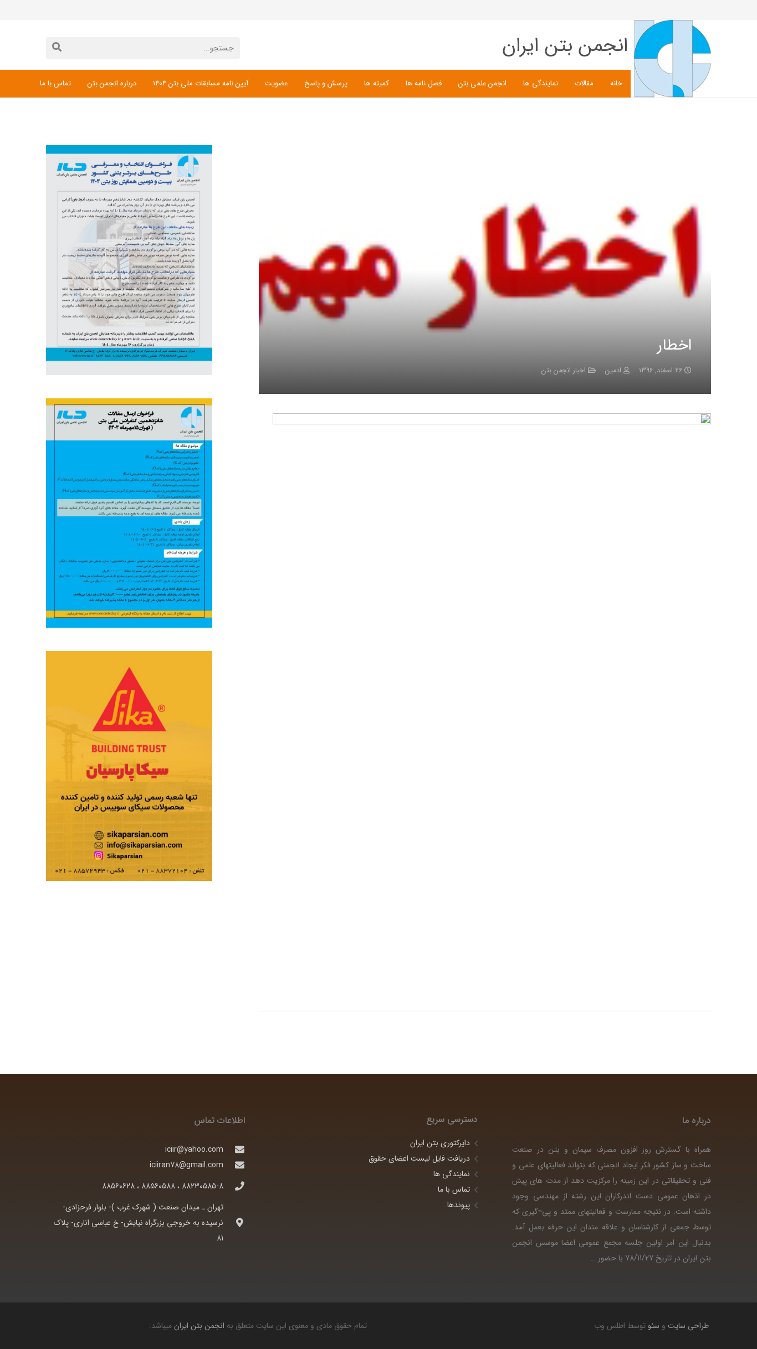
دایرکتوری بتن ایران (440, 1143)
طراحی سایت (687, 1326)
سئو (653, 1326)
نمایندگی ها (451, 1174)
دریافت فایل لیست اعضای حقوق (419, 1158)
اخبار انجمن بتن (563, 370)
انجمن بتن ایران (199, 1326)
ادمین (613, 370)
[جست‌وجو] (57, 48)
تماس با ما (454, 1189)
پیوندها (458, 1205)
